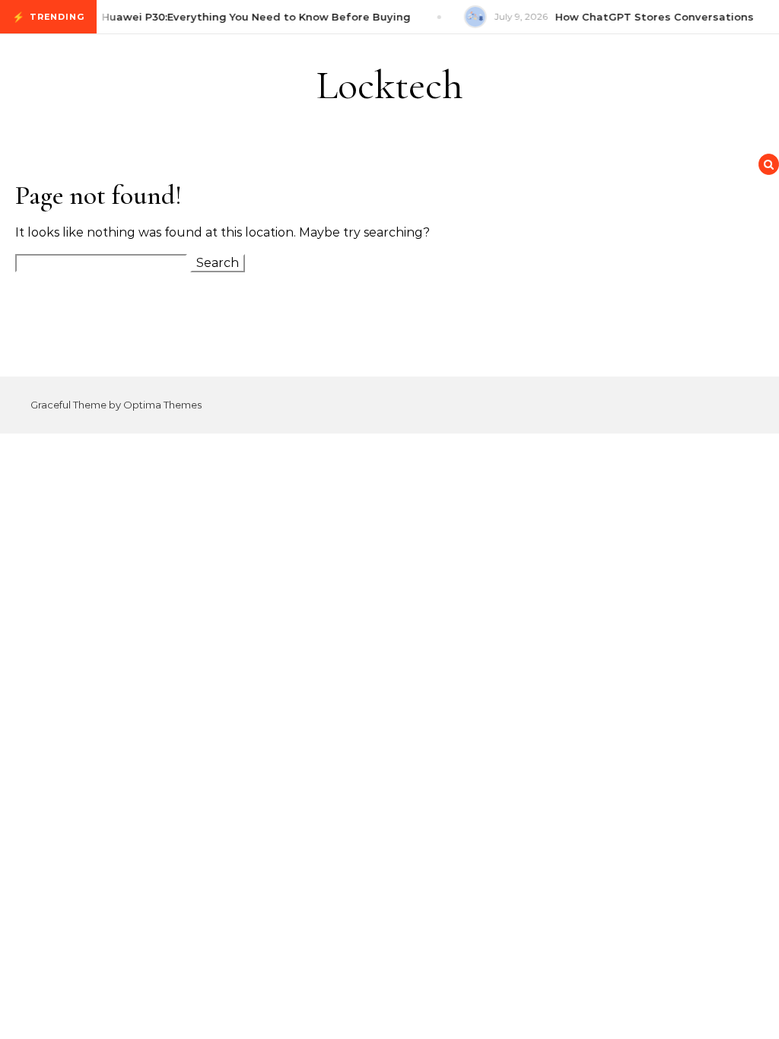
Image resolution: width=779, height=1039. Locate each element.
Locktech (389, 85)
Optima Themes (162, 405)
